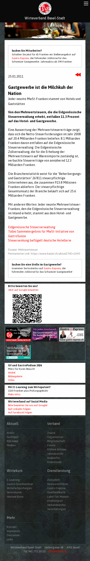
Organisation (55, 437)
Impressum (13, 531)
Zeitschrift (53, 480)
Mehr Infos (14, 394)
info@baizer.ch (57, 551)
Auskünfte (53, 458)
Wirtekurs (14, 471)
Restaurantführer (57, 484)
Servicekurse (14, 492)
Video (11, 380)
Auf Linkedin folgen (19, 409)
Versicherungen (56, 509)
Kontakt (12, 527)
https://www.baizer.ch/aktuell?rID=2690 (55, 253)
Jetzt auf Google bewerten (23, 289)
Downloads (54, 462)
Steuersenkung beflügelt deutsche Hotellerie (39, 240)
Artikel (11, 372)
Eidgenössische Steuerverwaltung (31, 227)
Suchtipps (12, 437)
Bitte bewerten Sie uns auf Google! (27, 405)
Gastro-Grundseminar (20, 484)
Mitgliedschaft (56, 441)
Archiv (10, 432)
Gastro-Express (20, 58)
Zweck (51, 432)
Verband (53, 424)
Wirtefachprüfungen (19, 488)
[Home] (45, 8)
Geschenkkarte (56, 492)
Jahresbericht (55, 453)
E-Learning (13, 480)
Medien (11, 445)
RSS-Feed (12, 441)
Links (10, 539)
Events (51, 445)
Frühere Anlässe (56, 449)
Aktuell (12, 424)
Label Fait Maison (58, 496)
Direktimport (55, 500)
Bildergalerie (15, 376)
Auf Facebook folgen (20, 412)
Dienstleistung (58, 471)
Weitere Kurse (15, 496)
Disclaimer (13, 535)
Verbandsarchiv (56, 505)
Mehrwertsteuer (28, 249)
